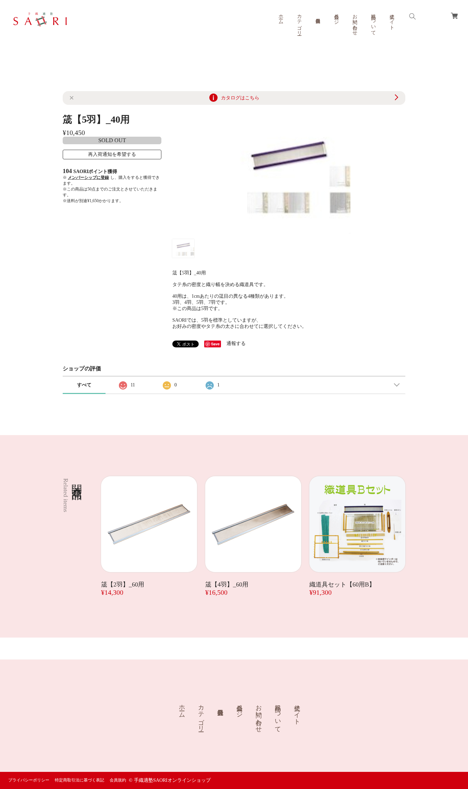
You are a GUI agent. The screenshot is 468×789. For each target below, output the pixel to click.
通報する (236, 343)
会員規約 (118, 780)
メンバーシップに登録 (88, 177)
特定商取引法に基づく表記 (79, 780)
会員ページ (336, 16)
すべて (84, 384)
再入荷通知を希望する (112, 154)
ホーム (280, 16)
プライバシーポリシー (28, 780)
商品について (373, 22)
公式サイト (391, 19)
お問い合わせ (354, 22)
